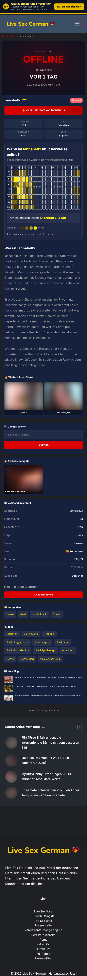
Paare (10, 614)
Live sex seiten (43, 925)
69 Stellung (31, 634)
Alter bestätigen (69, 6)
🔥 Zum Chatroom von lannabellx (43, 110)
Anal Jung (67, 650)
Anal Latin (62, 642)
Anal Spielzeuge (45, 650)
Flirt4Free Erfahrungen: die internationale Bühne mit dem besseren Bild (50, 743)
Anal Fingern (42, 642)
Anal (23, 614)
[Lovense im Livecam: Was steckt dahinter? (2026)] (11, 760)
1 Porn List (43, 948)
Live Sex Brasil (43, 920)
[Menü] (77, 23)
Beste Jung (27, 659)
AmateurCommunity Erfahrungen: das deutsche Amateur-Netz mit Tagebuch (49, 677)
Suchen (44, 444)
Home (5, 36)
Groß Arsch (39, 614)
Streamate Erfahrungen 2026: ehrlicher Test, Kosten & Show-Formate (50, 792)
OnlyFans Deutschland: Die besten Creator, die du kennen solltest (45, 686)
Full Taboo (43, 953)
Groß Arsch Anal (50, 659)
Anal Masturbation (17, 650)
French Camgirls (43, 916)
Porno (43, 939)
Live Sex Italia (43, 911)
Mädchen (11, 634)
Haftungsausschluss (62, 974)
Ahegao (49, 634)
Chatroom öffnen (43, 594)
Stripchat (14, 36)
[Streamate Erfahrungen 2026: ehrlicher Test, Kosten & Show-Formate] (11, 793)
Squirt (56, 614)
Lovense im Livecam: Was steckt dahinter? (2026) (45, 760)
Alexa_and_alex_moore (15, 491)
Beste (10, 659)
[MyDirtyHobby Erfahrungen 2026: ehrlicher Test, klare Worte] (11, 777)
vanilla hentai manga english (43, 930)
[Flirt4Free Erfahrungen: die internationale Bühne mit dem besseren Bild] (11, 743)
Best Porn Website (43, 935)
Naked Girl (43, 944)
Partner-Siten (43, 958)
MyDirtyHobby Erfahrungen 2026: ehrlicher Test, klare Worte (46, 776)
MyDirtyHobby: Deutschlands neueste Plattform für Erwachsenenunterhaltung (49, 695)
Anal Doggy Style (17, 642)
